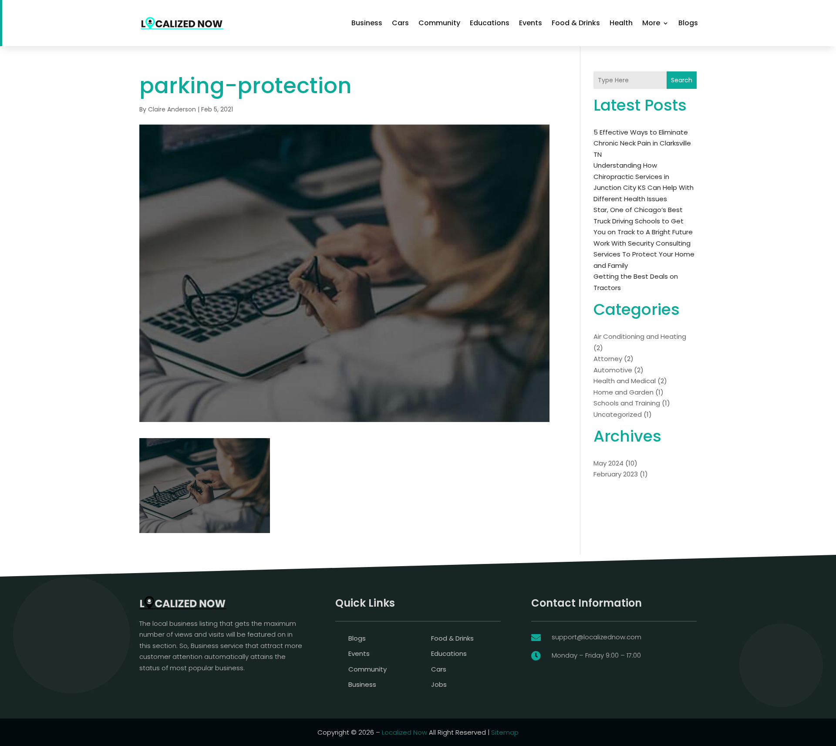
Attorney (607, 358)
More (651, 23)
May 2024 (608, 463)
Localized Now (404, 732)
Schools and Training (626, 403)
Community (439, 23)
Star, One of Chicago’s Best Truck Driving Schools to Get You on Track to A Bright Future (643, 220)
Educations (489, 23)
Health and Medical (624, 380)
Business (366, 23)
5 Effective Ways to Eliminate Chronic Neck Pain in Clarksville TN (642, 143)
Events (530, 23)
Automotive (612, 370)
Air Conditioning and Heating (639, 336)
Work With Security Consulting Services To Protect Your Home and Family (643, 254)
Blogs (688, 23)
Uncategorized (617, 414)
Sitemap (505, 732)
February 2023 (615, 474)
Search (681, 80)
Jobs (439, 684)
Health (621, 23)
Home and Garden (623, 392)
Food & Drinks (576, 23)
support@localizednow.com (596, 636)
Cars (400, 23)
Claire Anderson (172, 109)
